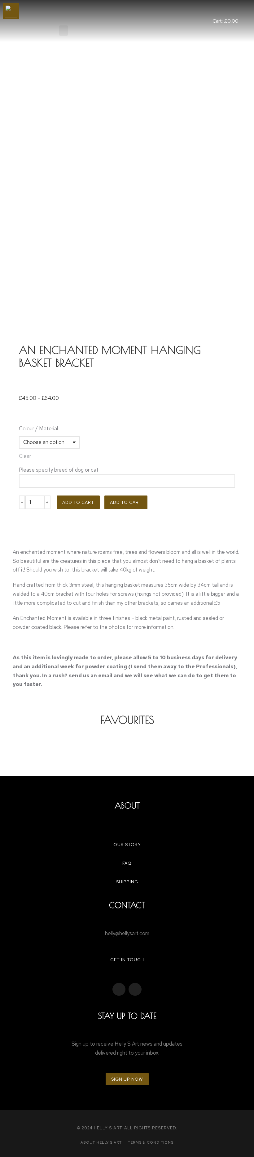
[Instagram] (135, 989)
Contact (127, 905)
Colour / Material (38, 428)
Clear (25, 456)
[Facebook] (118, 989)
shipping (127, 882)
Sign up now (127, 1079)
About (127, 805)
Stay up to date (127, 1015)
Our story (127, 844)
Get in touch (127, 959)
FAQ (127, 863)
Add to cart (78, 502)
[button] (63, 30)
